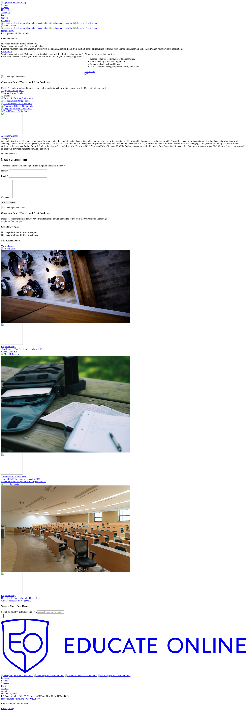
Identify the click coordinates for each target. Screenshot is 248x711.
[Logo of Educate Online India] (124, 646)
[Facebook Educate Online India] (81, 675)
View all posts (7, 246)
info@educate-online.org (12, 699)
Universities (6, 10)
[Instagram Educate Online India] (17, 675)
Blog (3, 15)
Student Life (6, 351)
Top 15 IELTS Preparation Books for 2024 (20, 479)
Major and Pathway (26, 481)
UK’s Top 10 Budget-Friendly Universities (20, 598)
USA (14, 351)
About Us (5, 12)
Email (4, 176)
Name (4, 170)
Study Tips (21, 600)
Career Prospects (8, 600)
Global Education (9, 481)
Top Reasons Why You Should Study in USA (22, 349)
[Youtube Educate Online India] (49, 675)
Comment (6, 197)
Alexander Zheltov (9, 136)
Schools (4, 5)
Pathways (5, 20)
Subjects (5, 7)
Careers (4, 18)
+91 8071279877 (32, 699)
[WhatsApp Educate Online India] (114, 675)
